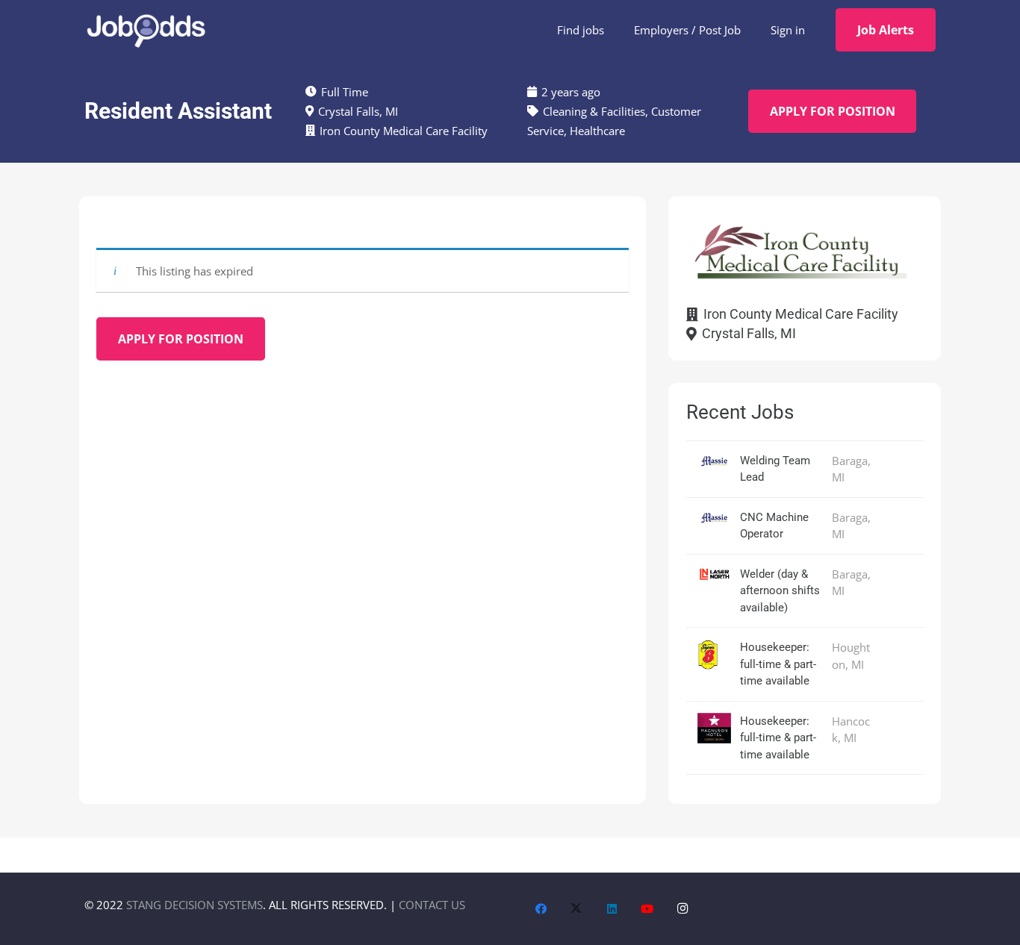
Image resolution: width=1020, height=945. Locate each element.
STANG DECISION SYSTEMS (194, 904)
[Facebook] (541, 909)
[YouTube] (647, 909)
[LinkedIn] (612, 909)
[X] (576, 909)
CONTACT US (432, 904)
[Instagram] (683, 909)
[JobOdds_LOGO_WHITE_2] (145, 30)
